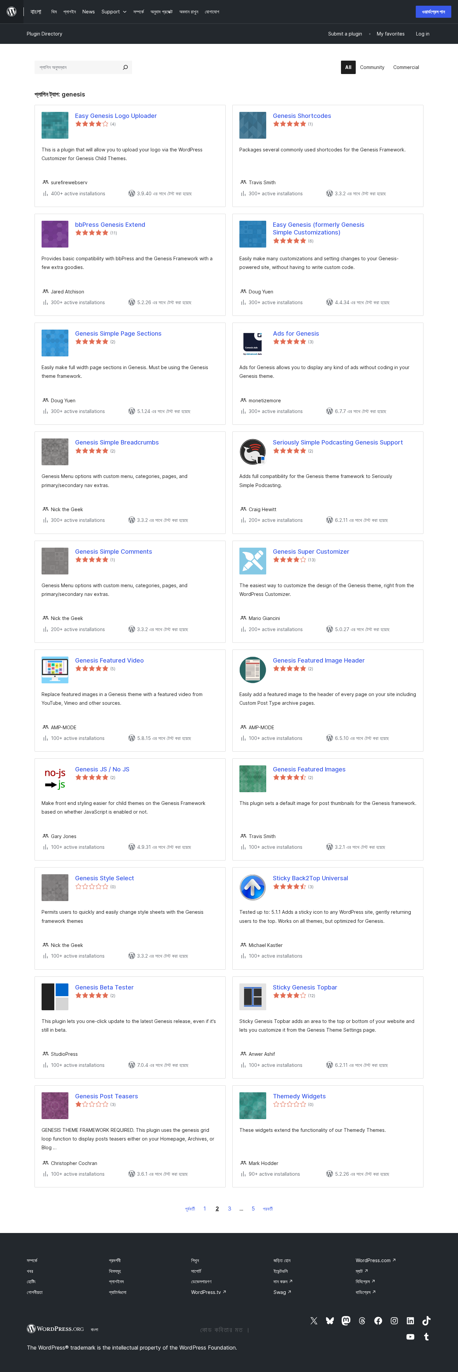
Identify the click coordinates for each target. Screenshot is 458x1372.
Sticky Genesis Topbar (305, 987)
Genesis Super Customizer (311, 551)
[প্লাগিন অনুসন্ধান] (125, 67)
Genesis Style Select (104, 878)
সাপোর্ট (196, 1271)
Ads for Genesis (296, 333)
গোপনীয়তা (35, 1292)
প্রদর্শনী (115, 1260)
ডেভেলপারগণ (201, 1281)
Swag (283, 1292)
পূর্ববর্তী (190, 1209)
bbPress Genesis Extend (110, 224)
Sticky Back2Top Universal (310, 878)
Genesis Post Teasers (106, 1096)
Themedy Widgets (299, 1096)
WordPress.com (376, 1260)
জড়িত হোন (282, 1260)
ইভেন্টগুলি (281, 1271)
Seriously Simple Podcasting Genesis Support (338, 442)
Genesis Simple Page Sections (118, 333)
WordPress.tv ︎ (209, 1292)
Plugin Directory (44, 34)
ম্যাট (362, 1271)
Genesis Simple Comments (113, 551)
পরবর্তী (268, 1209)
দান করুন (283, 1281)
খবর (30, 1271)
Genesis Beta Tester (104, 987)
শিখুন (195, 1260)
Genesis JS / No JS (102, 769)
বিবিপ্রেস (366, 1281)
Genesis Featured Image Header (319, 660)
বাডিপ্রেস (366, 1292)
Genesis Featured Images (309, 769)
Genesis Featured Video (109, 660)
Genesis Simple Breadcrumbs (117, 442)
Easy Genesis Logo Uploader (116, 115)
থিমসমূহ (115, 1271)
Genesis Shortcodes (302, 115)
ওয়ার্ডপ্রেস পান (433, 11)
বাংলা (94, 1329)
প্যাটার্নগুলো (117, 1292)
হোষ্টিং (31, 1281)
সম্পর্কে (32, 1260)
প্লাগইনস (116, 1281)
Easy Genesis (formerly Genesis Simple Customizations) (318, 228)
